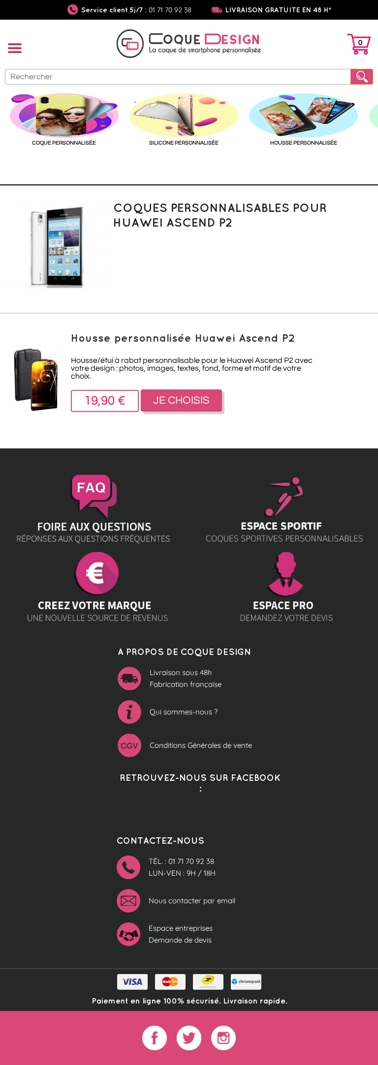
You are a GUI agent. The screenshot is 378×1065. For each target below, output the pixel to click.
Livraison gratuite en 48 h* (278, 10)
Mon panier (359, 46)
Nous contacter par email (192, 900)
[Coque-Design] (189, 45)
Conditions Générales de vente (201, 745)
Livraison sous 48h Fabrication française (185, 678)
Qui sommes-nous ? (184, 711)
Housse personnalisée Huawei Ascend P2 (183, 337)
